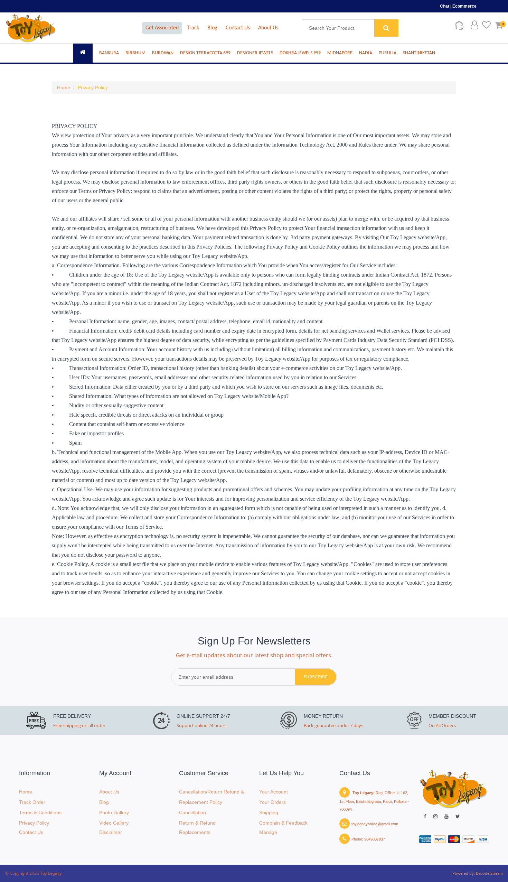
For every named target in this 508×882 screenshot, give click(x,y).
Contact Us (238, 28)
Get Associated (162, 28)
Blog (212, 28)
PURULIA (387, 53)
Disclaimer (110, 832)
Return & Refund (197, 823)
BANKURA (109, 53)
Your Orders (272, 802)
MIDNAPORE (339, 53)
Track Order (32, 802)
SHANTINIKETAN (419, 53)
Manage (268, 832)
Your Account (273, 792)
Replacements (194, 832)
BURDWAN (162, 53)
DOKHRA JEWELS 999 (300, 53)
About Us (268, 28)
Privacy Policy (93, 87)
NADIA (365, 53)
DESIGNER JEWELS (255, 53)
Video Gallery (114, 823)
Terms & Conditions (40, 812)
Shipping (268, 812)
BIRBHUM (135, 53)
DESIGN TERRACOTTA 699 (205, 53)
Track (193, 28)
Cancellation (192, 812)
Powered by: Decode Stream (477, 873)
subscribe (315, 677)
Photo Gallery (114, 812)
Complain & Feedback (283, 823)
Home (63, 87)
